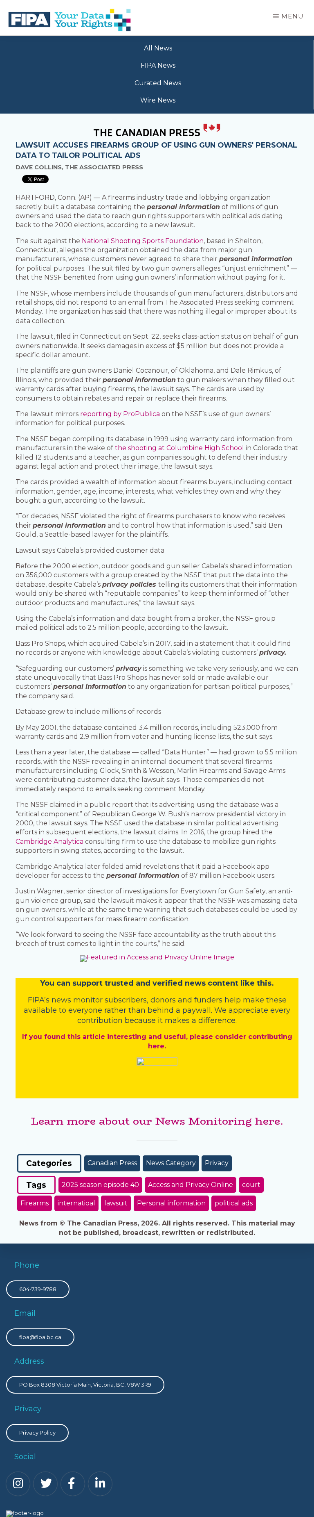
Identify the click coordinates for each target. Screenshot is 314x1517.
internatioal (76, 1203)
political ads (234, 1203)
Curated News (158, 83)
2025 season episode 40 (100, 1185)
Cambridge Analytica (49, 841)
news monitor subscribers (99, 999)
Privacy (217, 1163)
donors (163, 999)
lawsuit (116, 1203)
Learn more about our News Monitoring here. (157, 1121)
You (47, 983)
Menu (292, 16)
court (251, 1185)
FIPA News (158, 65)
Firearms (34, 1203)
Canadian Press (112, 1163)
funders (209, 999)
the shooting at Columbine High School (179, 448)
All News (158, 48)
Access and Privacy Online (190, 1185)
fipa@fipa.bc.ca (40, 1337)
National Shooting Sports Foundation (143, 241)
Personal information (171, 1203)
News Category (171, 1163)
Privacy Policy (37, 1432)
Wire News (157, 100)
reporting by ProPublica (120, 414)
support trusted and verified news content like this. (173, 983)
